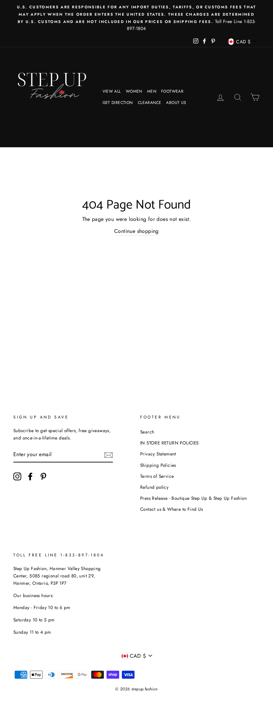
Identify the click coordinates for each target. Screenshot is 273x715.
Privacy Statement (158, 453)
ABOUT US (176, 103)
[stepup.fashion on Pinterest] (43, 476)
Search (147, 431)
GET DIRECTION (118, 103)
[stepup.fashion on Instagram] (17, 476)
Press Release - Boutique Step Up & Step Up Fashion (193, 498)
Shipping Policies (158, 465)
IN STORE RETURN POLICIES (169, 442)
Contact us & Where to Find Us (171, 509)
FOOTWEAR (172, 91)
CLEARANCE (149, 103)
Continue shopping (136, 231)
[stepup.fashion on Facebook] (30, 476)
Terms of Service (157, 476)
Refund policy (154, 487)
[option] (136, 17)
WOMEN (134, 91)
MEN (151, 91)
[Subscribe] (108, 454)
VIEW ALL (112, 91)
